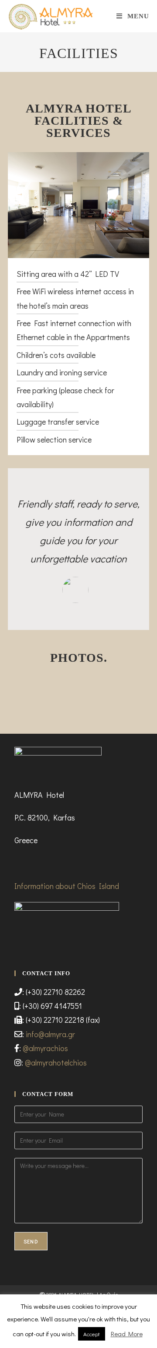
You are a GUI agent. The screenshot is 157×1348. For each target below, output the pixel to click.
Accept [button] (91, 1334)
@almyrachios (45, 1048)
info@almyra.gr (50, 1034)
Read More (127, 1333)
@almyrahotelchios (56, 1062)
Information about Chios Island (66, 886)
